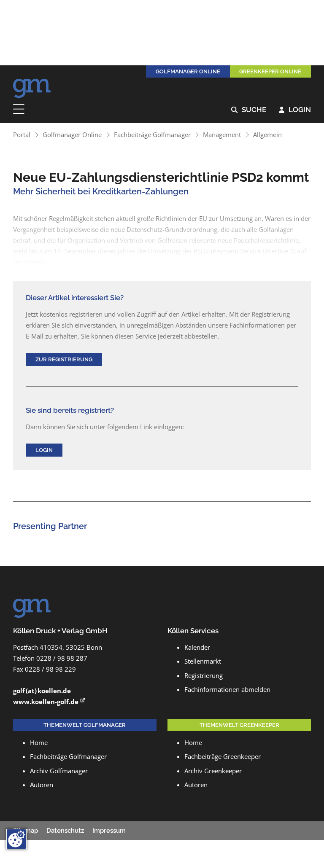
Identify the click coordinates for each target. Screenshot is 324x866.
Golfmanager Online (72, 134)
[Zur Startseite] (32, 86)
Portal (21, 134)
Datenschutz (65, 830)
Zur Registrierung (63, 359)
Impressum (109, 830)
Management (222, 134)
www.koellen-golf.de (45, 701)
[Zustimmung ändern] (16, 839)
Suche (248, 110)
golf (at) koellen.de (42, 690)
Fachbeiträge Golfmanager (152, 134)
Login (295, 110)
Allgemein (267, 134)
